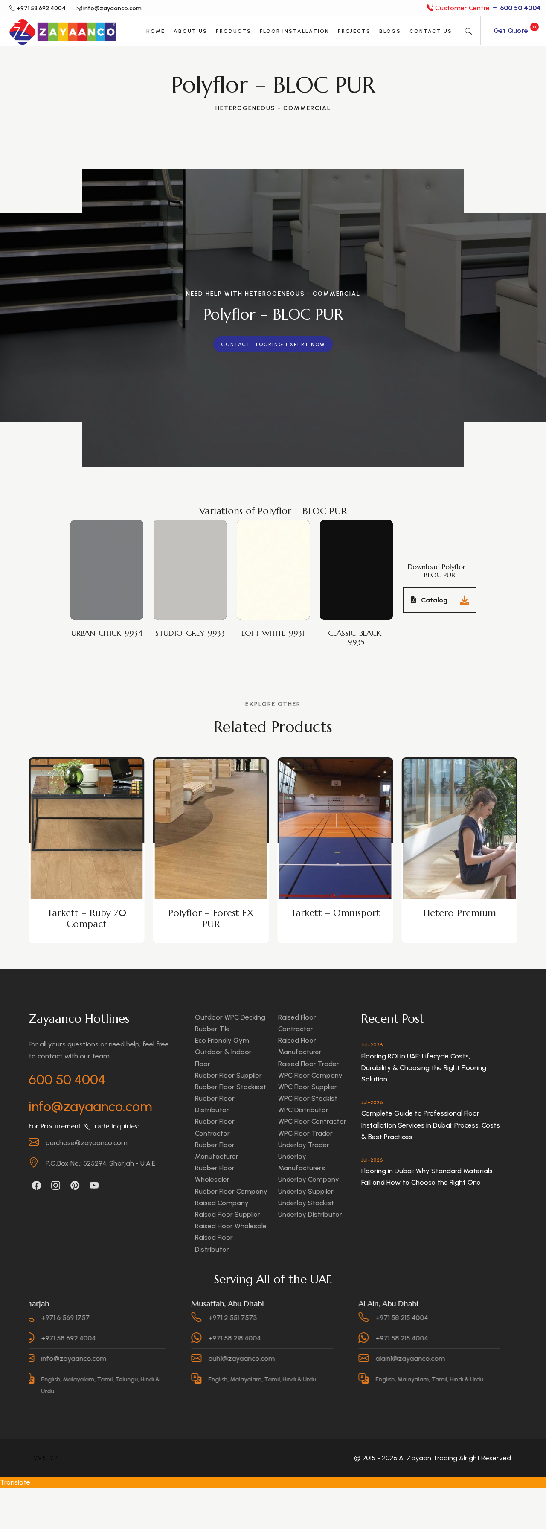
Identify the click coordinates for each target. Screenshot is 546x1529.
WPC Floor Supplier (307, 1087)
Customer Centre (487, 8)
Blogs (390, 31)
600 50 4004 (67, 1080)
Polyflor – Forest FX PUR (86, 918)
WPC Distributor (303, 1110)
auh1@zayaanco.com (177, 1359)
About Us (190, 31)
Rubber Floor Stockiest (230, 1087)
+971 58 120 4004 (505, 1318)
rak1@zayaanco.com (511, 1359)
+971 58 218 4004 (170, 1338)
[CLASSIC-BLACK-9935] (358, 558)
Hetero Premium (335, 913)
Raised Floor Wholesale (231, 1226)
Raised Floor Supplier (227, 1214)
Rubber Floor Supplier (228, 1075)
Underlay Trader (303, 1145)
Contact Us (431, 31)
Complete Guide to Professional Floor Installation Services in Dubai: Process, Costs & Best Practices (430, 1124)
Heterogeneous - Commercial (273, 108)
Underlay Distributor (310, 1214)
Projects (354, 31)
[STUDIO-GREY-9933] (192, 558)
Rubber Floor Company (231, 1191)
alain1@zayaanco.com (346, 1359)
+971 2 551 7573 (168, 1318)
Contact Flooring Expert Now (273, 344)
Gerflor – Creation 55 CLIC (459, 918)
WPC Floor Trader (305, 1133)
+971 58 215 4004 (337, 1318)
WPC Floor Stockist (307, 1098)
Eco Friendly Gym (222, 1040)
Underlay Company (308, 1179)
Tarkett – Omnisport (211, 913)
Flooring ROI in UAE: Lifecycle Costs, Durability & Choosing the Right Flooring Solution (423, 1067)
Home (155, 31)
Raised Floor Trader (308, 1064)
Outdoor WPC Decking (230, 1017)
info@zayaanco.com (90, 1106)
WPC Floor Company (310, 1075)
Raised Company (222, 1203)
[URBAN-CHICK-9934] (109, 558)
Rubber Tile (212, 1029)
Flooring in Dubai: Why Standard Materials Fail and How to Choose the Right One (427, 1176)
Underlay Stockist (306, 1203)
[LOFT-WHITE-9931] (275, 558)
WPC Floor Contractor (312, 1121)
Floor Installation (294, 31)
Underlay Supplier (306, 1191)
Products (233, 31)
